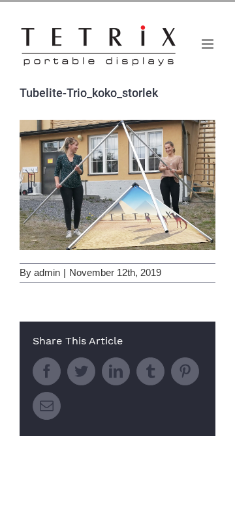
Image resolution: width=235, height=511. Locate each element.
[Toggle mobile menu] (208, 44)
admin (47, 272)
